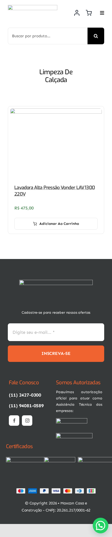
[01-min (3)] (71, 420)
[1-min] (32, 7)
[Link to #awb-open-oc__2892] (102, 12)
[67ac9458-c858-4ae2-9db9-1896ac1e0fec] (59, 459)
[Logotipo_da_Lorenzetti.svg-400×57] (74, 435)
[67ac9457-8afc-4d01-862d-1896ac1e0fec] (25, 459)
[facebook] (14, 420)
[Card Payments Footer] (56, 490)
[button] (100, 525)
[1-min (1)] (56, 282)
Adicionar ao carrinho (59, 223)
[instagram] (27, 420)
